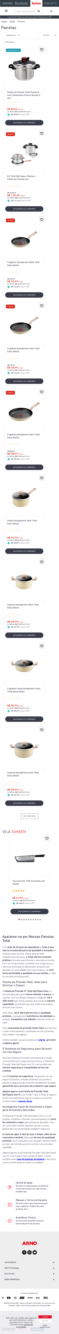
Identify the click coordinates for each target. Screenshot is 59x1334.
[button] (19, 919)
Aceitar (45, 1317)
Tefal (12, 21)
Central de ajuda (24, 1182)
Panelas (21, 21)
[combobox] (27, 11)
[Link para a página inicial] (4, 21)
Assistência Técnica (26, 1217)
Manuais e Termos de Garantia (31, 1200)
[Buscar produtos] (39, 11)
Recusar (45, 1321)
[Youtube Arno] (34, 1252)
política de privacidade (24, 1325)
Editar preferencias (45, 1326)
